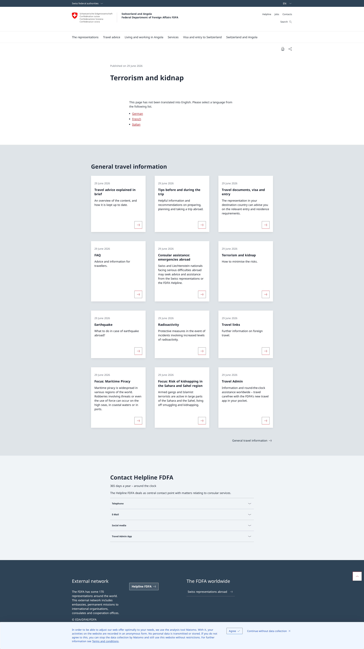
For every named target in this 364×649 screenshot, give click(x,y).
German (137, 114)
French (136, 119)
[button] (85, 37)
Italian (136, 124)
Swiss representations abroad (207, 592)
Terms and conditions (105, 641)
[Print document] (282, 49)
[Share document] (290, 49)
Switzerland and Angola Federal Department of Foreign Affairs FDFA (150, 15)
